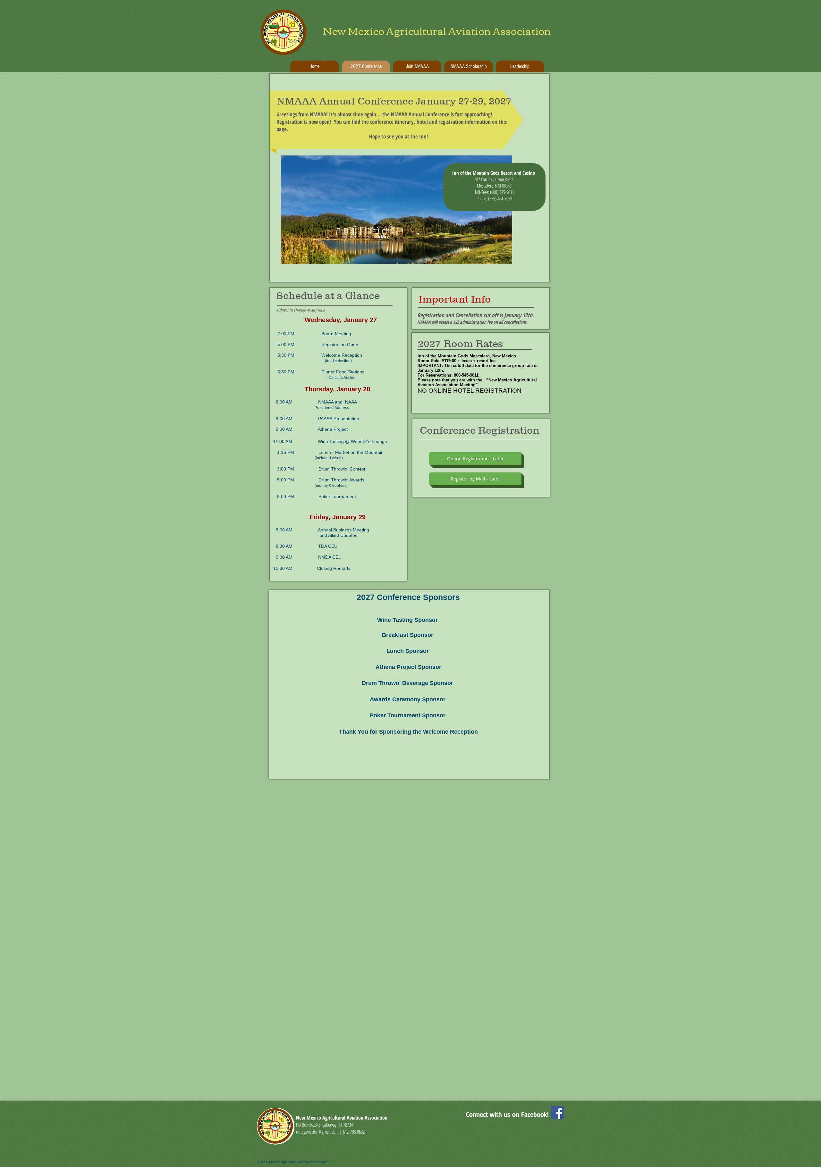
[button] (475, 458)
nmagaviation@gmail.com (317, 1131)
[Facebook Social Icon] (557, 1112)
